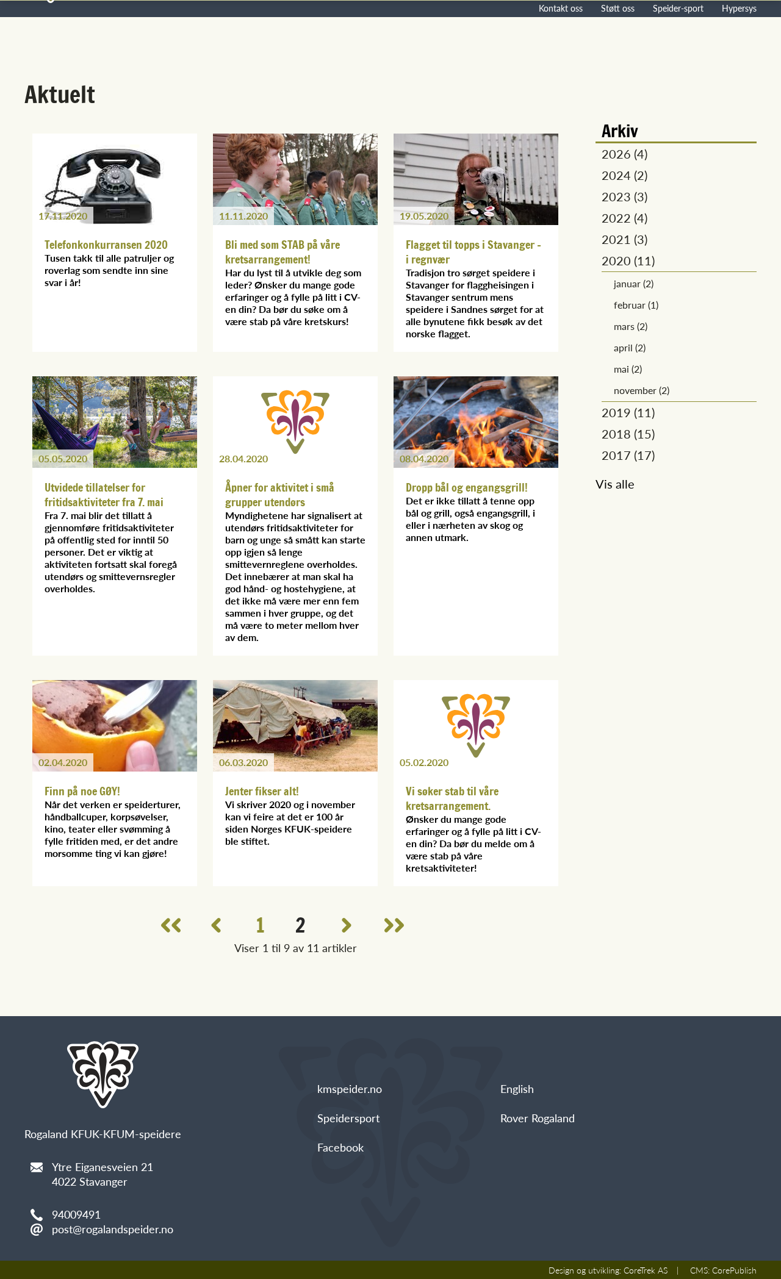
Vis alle (615, 483)
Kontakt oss (561, 8)
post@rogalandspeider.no (112, 1228)
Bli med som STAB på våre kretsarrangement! (282, 252)
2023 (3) (624, 196)
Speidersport (348, 1117)
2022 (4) (624, 217)
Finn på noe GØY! (82, 791)
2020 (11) (628, 260)
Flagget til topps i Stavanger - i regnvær (473, 252)
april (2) (630, 347)
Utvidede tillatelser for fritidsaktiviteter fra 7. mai (104, 494)
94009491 (76, 1214)
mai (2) (628, 369)
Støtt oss (618, 8)
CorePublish (734, 1270)
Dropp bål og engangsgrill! (467, 487)
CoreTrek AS (646, 1270)
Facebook (340, 1147)
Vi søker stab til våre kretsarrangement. (452, 798)
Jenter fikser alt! (262, 791)
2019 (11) (628, 412)
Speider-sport (678, 8)
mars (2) (630, 326)
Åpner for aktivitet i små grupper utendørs (279, 494)
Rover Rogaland (537, 1117)
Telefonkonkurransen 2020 (106, 245)
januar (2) (633, 283)
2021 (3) (624, 239)
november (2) (641, 390)
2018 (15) (628, 433)
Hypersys (739, 8)
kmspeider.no (349, 1088)
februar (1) (636, 305)
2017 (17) (628, 455)
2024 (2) (624, 175)
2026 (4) (624, 153)
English (517, 1088)
